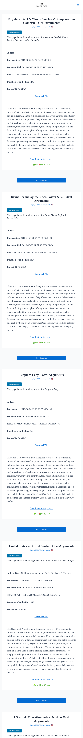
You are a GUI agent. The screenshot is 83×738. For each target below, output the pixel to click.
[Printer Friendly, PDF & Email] (41, 165)
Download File (41, 96)
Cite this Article (14, 32)
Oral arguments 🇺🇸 (46, 27)
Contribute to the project (41, 159)
